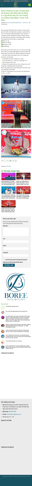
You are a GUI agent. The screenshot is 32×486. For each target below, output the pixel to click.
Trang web (5, 252)
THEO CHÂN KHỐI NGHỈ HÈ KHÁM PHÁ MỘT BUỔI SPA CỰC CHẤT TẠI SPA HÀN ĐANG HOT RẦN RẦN (17, 331)
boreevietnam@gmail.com (13, 414)
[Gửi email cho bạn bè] (10, 161)
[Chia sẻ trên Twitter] (7, 161)
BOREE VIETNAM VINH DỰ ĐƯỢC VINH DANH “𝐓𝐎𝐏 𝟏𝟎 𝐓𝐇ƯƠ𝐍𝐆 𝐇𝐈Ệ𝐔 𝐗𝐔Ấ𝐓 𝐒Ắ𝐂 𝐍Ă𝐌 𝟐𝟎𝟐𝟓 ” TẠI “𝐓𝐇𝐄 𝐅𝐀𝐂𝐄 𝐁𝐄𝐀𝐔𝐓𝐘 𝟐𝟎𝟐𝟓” (18, 326)
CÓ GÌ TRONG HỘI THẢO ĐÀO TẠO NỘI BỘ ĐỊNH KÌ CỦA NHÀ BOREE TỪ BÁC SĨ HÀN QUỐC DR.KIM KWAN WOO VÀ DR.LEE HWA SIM (18, 336)
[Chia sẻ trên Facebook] (5, 161)
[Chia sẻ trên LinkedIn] (16, 161)
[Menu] (2, 5)
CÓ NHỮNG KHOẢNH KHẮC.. (12, 306)
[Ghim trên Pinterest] (13, 161)
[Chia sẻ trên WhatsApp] (2, 161)
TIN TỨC (26, 22)
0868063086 (12, 411)
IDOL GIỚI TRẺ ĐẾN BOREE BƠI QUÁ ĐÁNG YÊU (16, 311)
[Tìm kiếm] (29, 5)
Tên (4, 238)
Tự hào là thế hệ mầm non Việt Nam (14, 341)
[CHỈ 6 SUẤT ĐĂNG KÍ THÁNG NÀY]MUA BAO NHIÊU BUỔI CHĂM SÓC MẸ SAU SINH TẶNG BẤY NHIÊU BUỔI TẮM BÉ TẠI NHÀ (18, 347)
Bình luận (5, 226)
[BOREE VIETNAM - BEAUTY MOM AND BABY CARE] (15, 4)
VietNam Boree (18, 22)
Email (4, 245)
